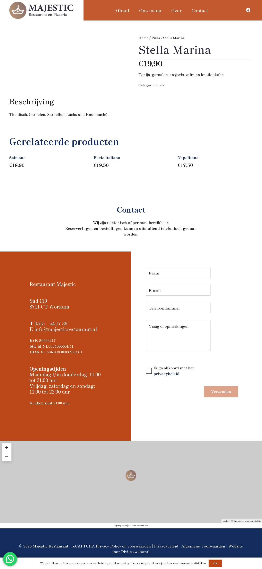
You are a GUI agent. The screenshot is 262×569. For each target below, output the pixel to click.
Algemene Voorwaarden (203, 546)
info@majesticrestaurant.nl (65, 328)
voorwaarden (139, 546)
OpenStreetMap (241, 520)
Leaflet (225, 520)
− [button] (6, 457)
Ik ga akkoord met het (174, 367)
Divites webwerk (136, 551)
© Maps (120, 525)
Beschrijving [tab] (31, 101)
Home (143, 37)
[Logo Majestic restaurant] (41, 10)
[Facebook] (248, 10)
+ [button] (6, 447)
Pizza (155, 37)
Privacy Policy (108, 546)
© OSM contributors (138, 525)
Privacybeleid (166, 546)
